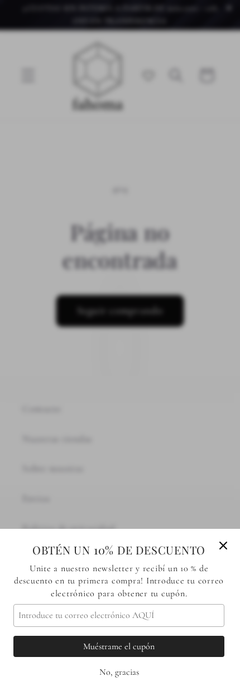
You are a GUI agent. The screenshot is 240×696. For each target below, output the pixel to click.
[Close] (223, 545)
